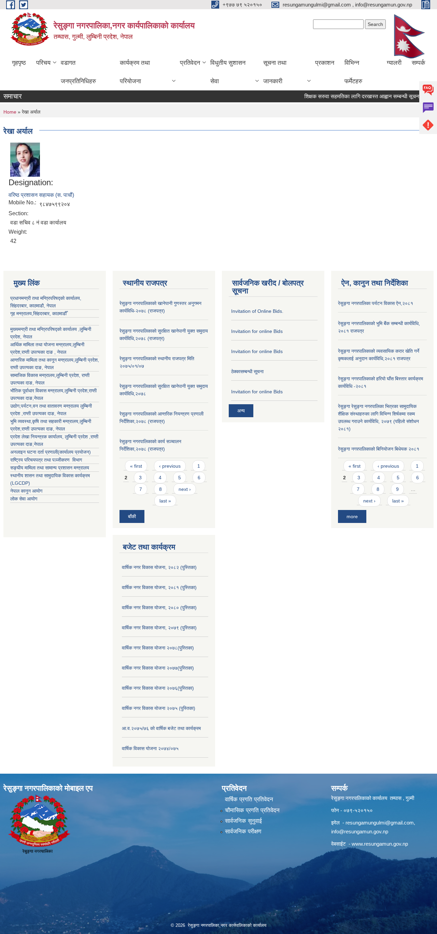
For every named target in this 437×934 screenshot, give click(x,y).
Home (9, 112)
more (352, 516)
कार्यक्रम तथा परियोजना (135, 72)
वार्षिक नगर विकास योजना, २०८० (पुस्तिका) (159, 607)
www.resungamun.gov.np (380, 844)
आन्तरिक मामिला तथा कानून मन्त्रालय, (42, 360)
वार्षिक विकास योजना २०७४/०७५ (150, 748)
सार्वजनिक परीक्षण (243, 831)
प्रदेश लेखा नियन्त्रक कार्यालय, (37, 436)
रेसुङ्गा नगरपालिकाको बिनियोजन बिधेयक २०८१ (378, 449)
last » (165, 501)
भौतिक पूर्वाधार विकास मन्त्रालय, (37, 390)
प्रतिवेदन (190, 62)
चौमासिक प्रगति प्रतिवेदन (252, 810)
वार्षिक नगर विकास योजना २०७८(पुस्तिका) (158, 648)
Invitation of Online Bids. (257, 311)
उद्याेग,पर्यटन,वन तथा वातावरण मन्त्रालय (45, 406)
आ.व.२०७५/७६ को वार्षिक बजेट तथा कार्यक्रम (161, 728)
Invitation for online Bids (257, 331)
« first (136, 466)
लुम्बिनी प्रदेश (86, 360)
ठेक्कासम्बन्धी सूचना (247, 371)
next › (185, 489)
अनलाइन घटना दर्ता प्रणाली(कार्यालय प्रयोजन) (50, 452)
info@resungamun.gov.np (359, 831)
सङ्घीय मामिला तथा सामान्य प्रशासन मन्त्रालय (49, 467)
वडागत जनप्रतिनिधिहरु (78, 72)
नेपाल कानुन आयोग (26, 491)
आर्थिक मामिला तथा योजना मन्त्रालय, (41, 344)
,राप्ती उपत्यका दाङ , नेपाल (43, 352)
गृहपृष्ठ (19, 62)
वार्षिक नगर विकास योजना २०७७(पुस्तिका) (158, 668)
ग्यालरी (394, 62)
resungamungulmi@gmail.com (380, 823)
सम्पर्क (418, 62)
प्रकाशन (324, 62)
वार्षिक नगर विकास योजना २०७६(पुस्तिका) (158, 688)
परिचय (43, 62)
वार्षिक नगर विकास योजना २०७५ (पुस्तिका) (158, 708)
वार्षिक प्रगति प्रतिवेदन (249, 799)
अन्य (241, 410)
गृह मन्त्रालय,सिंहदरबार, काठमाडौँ (38, 313)
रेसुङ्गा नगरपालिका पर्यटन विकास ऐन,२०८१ (375, 303)
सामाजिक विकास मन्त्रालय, (33, 375)
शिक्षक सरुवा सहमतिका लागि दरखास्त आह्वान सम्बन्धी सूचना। (349, 96)
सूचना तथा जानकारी (274, 72)
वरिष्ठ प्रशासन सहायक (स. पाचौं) (41, 195)
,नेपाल (37, 398)
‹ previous (170, 466)
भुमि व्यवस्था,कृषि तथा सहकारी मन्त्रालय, (45, 421)
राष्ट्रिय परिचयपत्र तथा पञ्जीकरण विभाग (46, 460)
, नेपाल (48, 367)
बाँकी (132, 516)
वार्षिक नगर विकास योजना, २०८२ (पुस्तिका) (159, 567)
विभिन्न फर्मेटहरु (353, 72)
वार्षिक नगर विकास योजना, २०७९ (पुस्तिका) (159, 627)
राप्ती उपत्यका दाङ (26, 367)
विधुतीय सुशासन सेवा (227, 72)
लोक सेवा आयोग (23, 498)
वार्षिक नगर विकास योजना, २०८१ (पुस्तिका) (159, 587)
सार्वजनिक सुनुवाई (243, 821)
